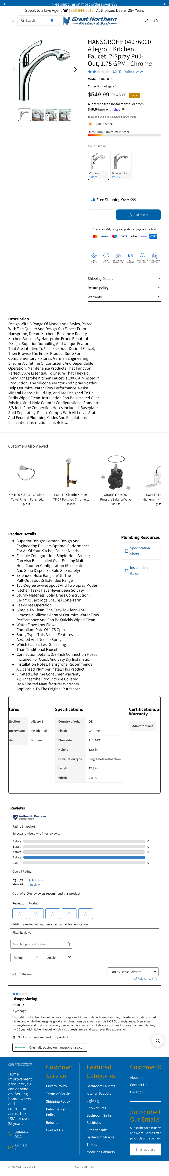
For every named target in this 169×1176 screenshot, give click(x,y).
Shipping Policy (58, 1101)
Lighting (93, 1100)
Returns (52, 1122)
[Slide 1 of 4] (24, 115)
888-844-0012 (21, 1134)
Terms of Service (59, 1093)
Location (137, 1091)
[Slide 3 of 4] (51, 115)
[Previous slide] (13, 70)
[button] (52, 20)
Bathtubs (94, 1122)
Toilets (92, 1144)
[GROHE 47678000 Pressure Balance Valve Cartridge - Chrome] (116, 473)
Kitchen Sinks (97, 1129)
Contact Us (21, 1147)
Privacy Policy (56, 1085)
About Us (137, 1077)
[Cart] (155, 20)
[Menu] (13, 20)
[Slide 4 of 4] (65, 115)
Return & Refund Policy (59, 1112)
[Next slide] (76, 70)
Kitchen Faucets (99, 1093)
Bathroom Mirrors (100, 1137)
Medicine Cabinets (101, 1151)
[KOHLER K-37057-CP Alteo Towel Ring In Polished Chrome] (26, 473)
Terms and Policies (84, 1167)
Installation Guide (139, 570)
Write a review (133, 71)
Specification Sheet (140, 551)
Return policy (98, 287)
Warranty (95, 297)
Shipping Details (100, 278)
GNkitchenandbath (25, 1167)
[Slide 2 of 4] (38, 115)
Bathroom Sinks (99, 1115)
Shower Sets (96, 1107)
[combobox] (40, 20)
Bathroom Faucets (101, 1085)
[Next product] (159, 481)
